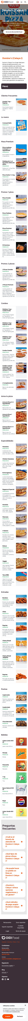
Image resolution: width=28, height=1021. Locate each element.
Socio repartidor (20, 922)
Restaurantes (7, 922)
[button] (14, 32)
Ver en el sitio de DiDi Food (14, 32)
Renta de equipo (21, 931)
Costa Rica (9, 942)
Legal (7, 931)
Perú (18, 942)
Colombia (4, 942)
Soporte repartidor (7, 927)
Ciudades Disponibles (20, 927)
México (14, 942)
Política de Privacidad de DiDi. (13, 1011)
